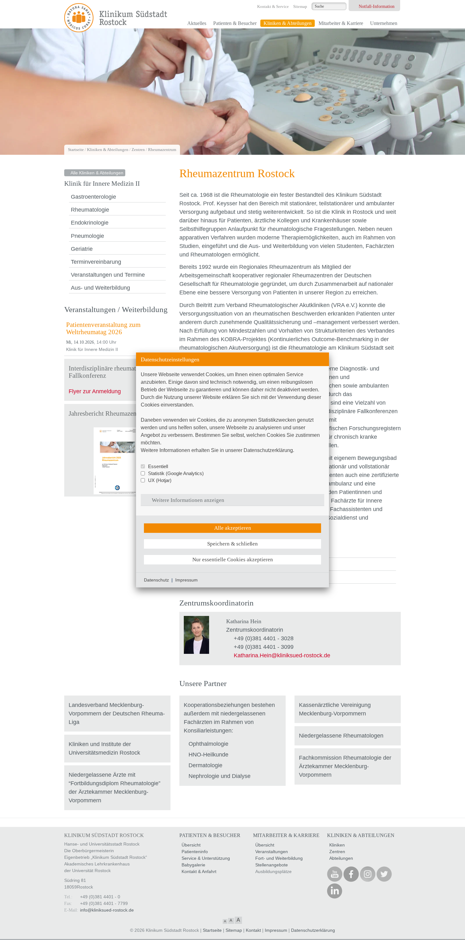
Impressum (186, 579)
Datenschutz (156, 579)
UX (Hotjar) (159, 480)
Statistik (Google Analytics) (176, 473)
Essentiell (158, 466)
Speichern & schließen (232, 544)
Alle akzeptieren (232, 528)
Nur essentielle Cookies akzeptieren (232, 560)
